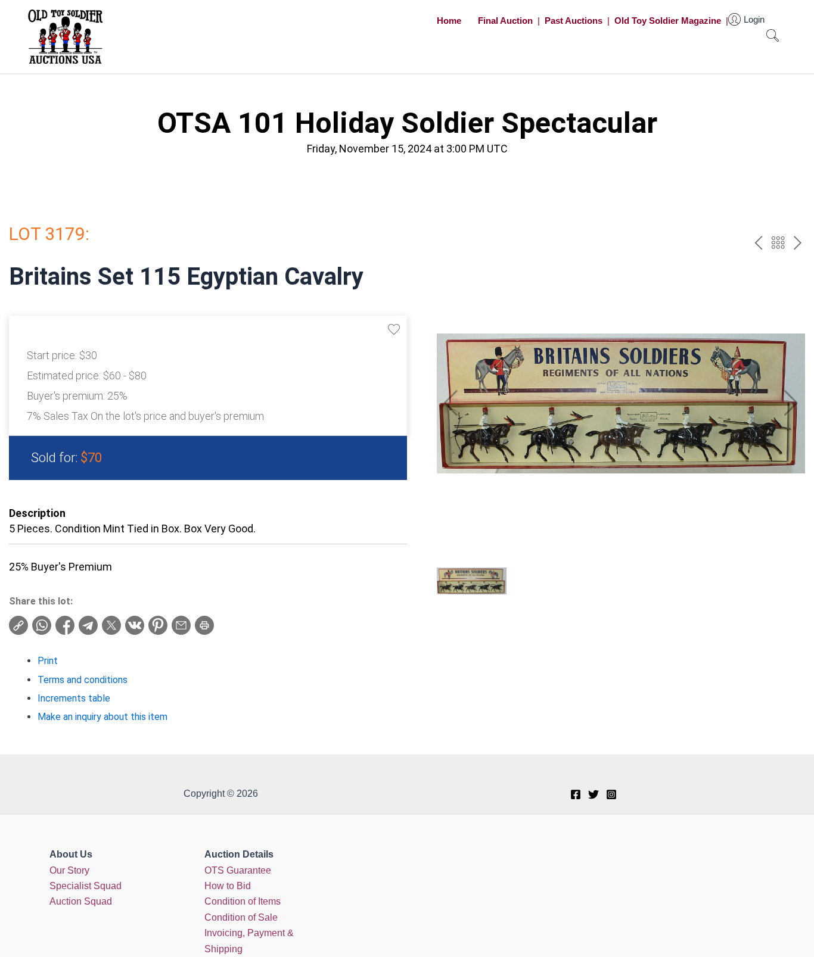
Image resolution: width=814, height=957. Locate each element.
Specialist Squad (85, 886)
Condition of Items (242, 901)
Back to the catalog (777, 242)
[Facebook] (575, 794)
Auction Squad (80, 901)
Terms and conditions (83, 679)
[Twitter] (593, 794)
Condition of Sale (241, 917)
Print (48, 660)
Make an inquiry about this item (102, 716)
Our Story (69, 870)
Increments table (74, 698)
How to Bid (227, 886)
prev (758, 242)
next (797, 242)
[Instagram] (611, 794)
